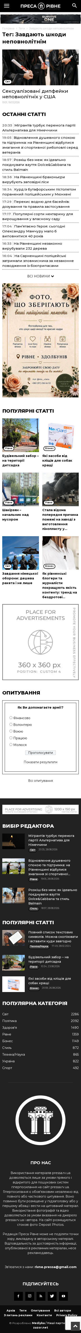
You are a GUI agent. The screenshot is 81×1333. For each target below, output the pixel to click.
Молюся (20, 745)
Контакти (44, 1315)
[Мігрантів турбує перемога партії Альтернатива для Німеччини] (13, 841)
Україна (8, 1061)
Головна (8, 28)
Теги (22, 28)
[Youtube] (63, 1296)
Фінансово (21, 718)
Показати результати (40, 762)
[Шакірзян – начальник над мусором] (20, 489)
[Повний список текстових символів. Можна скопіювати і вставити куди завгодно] (13, 938)
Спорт (7, 1068)
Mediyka (38, 1323)
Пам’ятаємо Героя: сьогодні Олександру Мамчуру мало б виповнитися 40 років (33, 231)
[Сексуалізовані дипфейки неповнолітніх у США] (40, 67)
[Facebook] (18, 1296)
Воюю (18, 731)
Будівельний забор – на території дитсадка (20, 460)
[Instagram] (29, 1296)
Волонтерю (22, 725)
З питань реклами (18, 1315)
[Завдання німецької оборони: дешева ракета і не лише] (20, 553)
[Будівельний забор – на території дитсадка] (20, 435)
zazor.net (40, 1327)
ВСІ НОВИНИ (39, 276)
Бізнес (7, 1041)
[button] (74, 6)
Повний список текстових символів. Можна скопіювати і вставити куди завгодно (53, 936)
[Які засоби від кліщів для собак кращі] (60, 435)
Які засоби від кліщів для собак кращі (57, 460)
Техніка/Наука (13, 1054)
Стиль (6, 1048)
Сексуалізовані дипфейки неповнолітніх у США (35, 93)
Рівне (6, 1034)
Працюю (20, 738)
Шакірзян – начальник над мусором (15, 514)
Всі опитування (40, 781)
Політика (9, 1021)
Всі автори (62, 1310)
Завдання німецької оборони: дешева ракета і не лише (20, 578)
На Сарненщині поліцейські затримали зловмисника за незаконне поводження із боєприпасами (38, 261)
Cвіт (5, 1014)
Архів (11, 1310)
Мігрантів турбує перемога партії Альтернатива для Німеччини (51, 840)
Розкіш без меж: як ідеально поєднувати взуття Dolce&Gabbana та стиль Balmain (36, 165)
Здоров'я (9, 1028)
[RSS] (40, 1296)
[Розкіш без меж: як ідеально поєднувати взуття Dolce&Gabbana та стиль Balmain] (13, 895)
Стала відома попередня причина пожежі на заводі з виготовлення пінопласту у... (60, 519)
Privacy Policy (66, 1315)
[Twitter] (52, 1296)
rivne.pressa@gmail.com (55, 1267)
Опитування (40, 1310)
